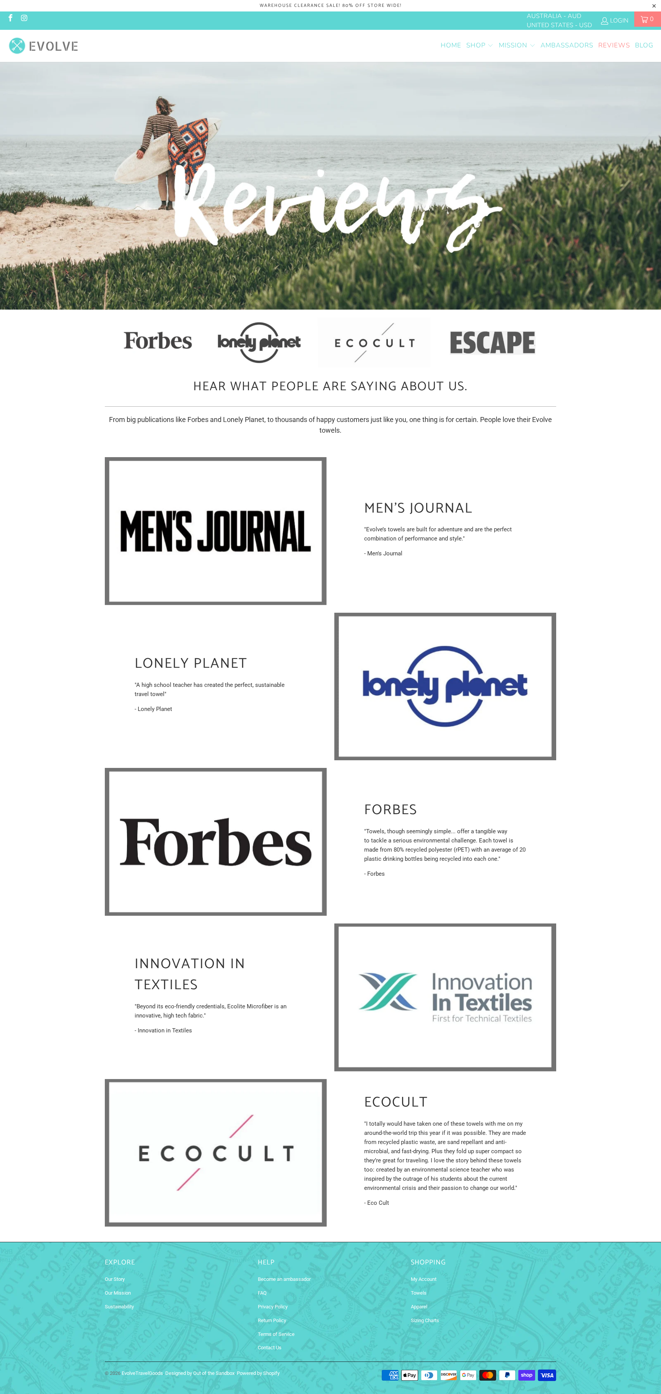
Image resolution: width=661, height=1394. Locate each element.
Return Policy (272, 1320)
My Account (423, 1279)
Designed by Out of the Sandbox (199, 1373)
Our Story (115, 1279)
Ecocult (396, 1102)
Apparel (419, 1307)
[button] (480, 45)
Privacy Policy (273, 1307)
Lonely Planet (191, 663)
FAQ (262, 1293)
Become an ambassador (284, 1279)
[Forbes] (216, 842)
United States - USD (559, 25)
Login (619, 20)
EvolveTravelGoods (142, 1373)
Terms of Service (276, 1334)
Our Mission (118, 1293)
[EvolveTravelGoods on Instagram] (24, 19)
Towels (419, 1293)
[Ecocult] (216, 1153)
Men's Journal (418, 508)
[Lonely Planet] (445, 687)
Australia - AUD (554, 16)
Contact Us (270, 1347)
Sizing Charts (425, 1320)
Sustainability (119, 1307)
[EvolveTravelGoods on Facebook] (10, 19)
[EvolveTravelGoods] (43, 46)
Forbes (390, 809)
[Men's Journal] (216, 531)
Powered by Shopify (258, 1373)
